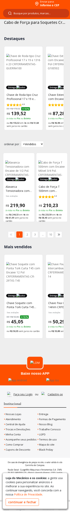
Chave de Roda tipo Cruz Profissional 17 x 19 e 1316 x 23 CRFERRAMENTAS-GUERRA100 (22, 97)
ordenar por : (12, 144)
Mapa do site (46, 444)
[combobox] (36, 13)
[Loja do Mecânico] (16, 3)
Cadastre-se (55, 394)
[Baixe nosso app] (17, 380)
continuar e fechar (22, 502)
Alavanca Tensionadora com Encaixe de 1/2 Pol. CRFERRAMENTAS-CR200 (18, 189)
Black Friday (45, 449)
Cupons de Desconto (17, 449)
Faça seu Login (22, 394)
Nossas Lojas (13, 414)
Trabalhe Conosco (49, 429)
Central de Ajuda (15, 424)
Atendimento (13, 419)
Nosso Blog (45, 424)
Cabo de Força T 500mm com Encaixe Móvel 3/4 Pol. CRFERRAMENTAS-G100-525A (51, 189)
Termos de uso (47, 439)
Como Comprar (14, 444)
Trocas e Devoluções (17, 429)
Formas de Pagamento (52, 419)
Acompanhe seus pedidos (21, 439)
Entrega (43, 414)
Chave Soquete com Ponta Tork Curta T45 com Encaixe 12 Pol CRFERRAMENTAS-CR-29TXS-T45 (21, 305)
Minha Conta (13, 434)
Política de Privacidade (28, 494)
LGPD (42, 434)
